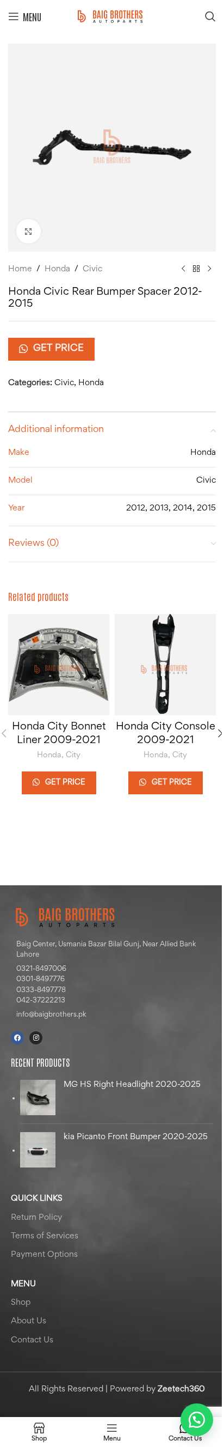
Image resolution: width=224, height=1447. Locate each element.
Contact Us (32, 1340)
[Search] (210, 16)
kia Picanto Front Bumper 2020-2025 (136, 1137)
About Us (28, 1321)
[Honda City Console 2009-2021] (165, 664)
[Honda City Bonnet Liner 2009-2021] (58, 664)
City (73, 755)
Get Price (58, 348)
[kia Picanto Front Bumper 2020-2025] (37, 1150)
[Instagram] (35, 1037)
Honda (57, 269)
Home (20, 269)
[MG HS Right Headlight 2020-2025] (37, 1097)
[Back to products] (196, 269)
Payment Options (44, 1254)
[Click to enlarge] (28, 231)
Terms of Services (44, 1236)
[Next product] (209, 269)
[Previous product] (183, 269)
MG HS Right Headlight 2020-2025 (132, 1085)
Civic (92, 269)
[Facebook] (17, 1037)
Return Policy (36, 1217)
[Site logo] (112, 16)
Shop (20, 1302)
